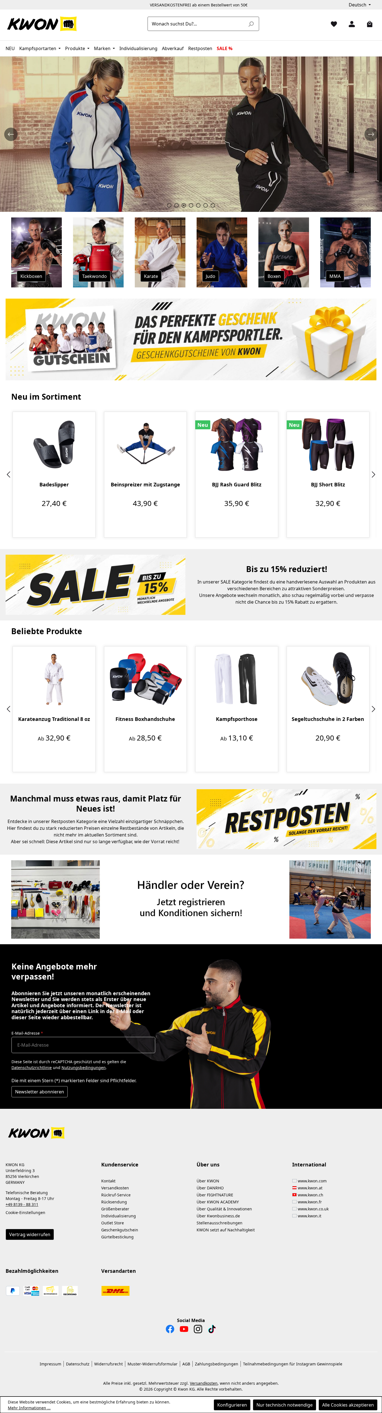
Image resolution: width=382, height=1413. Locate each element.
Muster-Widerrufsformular (153, 1364)
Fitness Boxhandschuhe (145, 719)
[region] (191, 474)
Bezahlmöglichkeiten (32, 1270)
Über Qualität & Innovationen (224, 1209)
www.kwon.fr (310, 1202)
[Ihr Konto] (350, 23)
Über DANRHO (210, 1188)
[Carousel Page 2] (176, 205)
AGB (186, 1364)
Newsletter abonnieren (39, 1092)
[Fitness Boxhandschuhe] (145, 679)
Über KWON (208, 1181)
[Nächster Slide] (371, 134)
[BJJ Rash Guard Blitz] (236, 444)
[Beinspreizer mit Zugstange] (145, 444)
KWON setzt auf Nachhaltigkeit (226, 1229)
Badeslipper (54, 484)
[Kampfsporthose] (236, 679)
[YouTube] (184, 1330)
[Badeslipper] (54, 444)
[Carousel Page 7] (213, 205)
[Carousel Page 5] (198, 205)
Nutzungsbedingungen (84, 1067)
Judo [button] (210, 276)
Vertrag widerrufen (29, 1234)
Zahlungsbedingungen (216, 1364)
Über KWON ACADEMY (218, 1202)
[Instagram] (198, 1330)
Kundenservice (119, 1164)
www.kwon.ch (310, 1195)
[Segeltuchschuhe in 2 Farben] (328, 679)
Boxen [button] (274, 276)
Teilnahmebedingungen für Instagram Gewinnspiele (292, 1364)
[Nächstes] (373, 475)
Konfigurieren (232, 1405)
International (309, 1164)
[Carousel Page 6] (205, 205)
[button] (191, 1130)
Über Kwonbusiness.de (218, 1215)
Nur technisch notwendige (284, 1405)
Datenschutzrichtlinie (31, 1067)
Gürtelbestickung (117, 1236)
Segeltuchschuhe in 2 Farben (328, 719)
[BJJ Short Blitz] (328, 444)
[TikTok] (212, 1330)
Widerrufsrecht (108, 1364)
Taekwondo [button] (94, 276)
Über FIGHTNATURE (215, 1195)
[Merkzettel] (332, 23)
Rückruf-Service (116, 1195)
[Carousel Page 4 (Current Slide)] (191, 205)
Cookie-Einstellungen (25, 1212)
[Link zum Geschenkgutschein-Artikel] (191, 339)
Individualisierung (118, 1215)
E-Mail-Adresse (27, 1033)
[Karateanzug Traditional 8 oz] (54, 679)
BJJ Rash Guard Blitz (236, 484)
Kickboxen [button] (31, 276)
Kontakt (108, 1181)
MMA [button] (335, 276)
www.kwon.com (312, 1181)
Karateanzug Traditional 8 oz (54, 719)
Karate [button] (151, 276)
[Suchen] (250, 23)
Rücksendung (114, 1202)
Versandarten (118, 1270)
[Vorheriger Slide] (11, 134)
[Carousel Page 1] (169, 205)
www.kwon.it (309, 1215)
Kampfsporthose (237, 719)
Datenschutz (77, 1364)
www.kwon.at (310, 1188)
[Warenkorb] (367, 23)
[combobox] (197, 23)
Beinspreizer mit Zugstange (145, 484)
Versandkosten (115, 1188)
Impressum (50, 1364)
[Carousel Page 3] (183, 205)
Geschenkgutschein (119, 1229)
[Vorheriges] (8, 475)
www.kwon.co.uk (313, 1209)
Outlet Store (112, 1222)
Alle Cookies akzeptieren (348, 1405)
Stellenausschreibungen (219, 1222)
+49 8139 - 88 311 (22, 1204)
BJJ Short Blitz (328, 484)
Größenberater (115, 1209)
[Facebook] (170, 1330)
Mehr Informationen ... (29, 1407)
